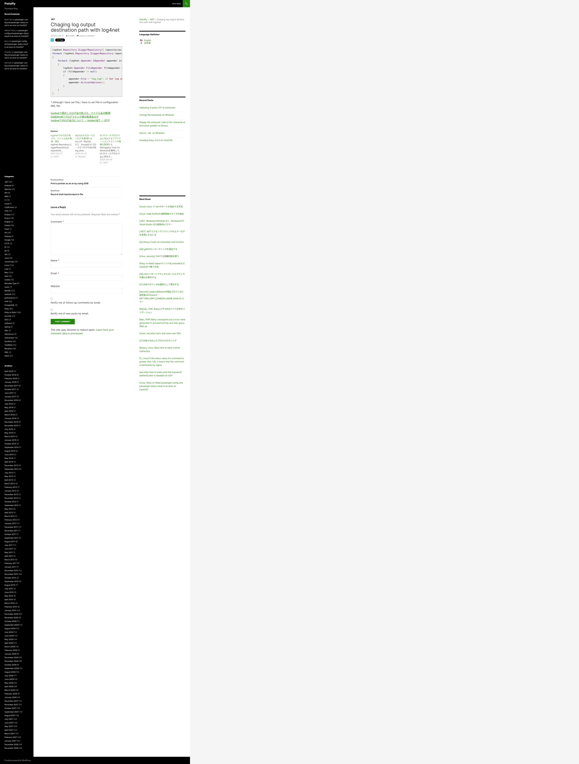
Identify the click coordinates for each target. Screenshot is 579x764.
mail (6, 276)
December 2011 (11, 527)
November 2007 (11, 704)
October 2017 (10, 389)
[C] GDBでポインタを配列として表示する (159, 284)
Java (7, 258)
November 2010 (11, 574)
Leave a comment (86, 36)
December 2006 (11, 744)
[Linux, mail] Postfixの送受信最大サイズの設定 (161, 213)
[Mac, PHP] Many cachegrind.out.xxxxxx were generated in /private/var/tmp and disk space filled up (162, 322)
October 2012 (10, 502)
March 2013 (10, 483)
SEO (6, 319)
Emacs (7, 218)
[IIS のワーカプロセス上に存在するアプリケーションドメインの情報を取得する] (112, 149)
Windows (8, 348)
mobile (7, 280)
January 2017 (10, 396)
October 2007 (10, 708)
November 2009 (11, 617)
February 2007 (11, 737)
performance (10, 298)
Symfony (8, 341)
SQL (6, 330)
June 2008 (9, 679)
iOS (6, 254)
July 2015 (9, 429)
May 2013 (9, 476)
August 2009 (10, 628)
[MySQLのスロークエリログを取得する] (87, 146)
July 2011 (9, 545)
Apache (8, 189)
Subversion (9, 338)
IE (5, 247)
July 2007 (9, 719)
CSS (6, 211)
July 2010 (9, 588)
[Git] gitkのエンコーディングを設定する (158, 249)
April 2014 (9, 462)
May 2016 (9, 407)
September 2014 (12, 447)
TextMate (9, 345)
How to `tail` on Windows (151, 133)
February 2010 (11, 607)
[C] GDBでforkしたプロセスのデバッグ (158, 340)
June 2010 (9, 592)
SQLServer (9, 334)
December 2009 (11, 614)
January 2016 (10, 418)
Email (55, 273)
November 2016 (11, 400)
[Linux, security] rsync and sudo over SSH (160, 333)
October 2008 (10, 665)
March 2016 (10, 415)
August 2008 (10, 672)
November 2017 (11, 386)
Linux (7, 265)
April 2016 (9, 411)
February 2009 (11, 650)
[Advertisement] (162, 70)
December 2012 (11, 494)
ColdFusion (9, 207)
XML (6, 352)
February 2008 (11, 694)
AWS (6, 196)
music (7, 287)
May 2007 (9, 726)
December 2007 (11, 701)
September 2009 (12, 625)
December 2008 (11, 657)
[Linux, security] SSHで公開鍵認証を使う (159, 256)
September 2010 (12, 581)
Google (8, 240)
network (8, 294)
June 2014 (9, 454)
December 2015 (11, 422)
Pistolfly (10, 3)
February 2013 (11, 487)
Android (8, 185)
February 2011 (11, 563)
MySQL (8, 290)
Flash (7, 229)
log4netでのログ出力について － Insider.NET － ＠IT (80, 120)
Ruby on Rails (10, 312)
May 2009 (9, 639)
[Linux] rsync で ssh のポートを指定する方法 (161, 206)
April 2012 (9, 512)
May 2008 (9, 683)
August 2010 (10, 585)
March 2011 (9, 560)
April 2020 (9, 371)
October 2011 (10, 534)
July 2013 (9, 473)
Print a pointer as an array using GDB (69, 182)
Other (7, 356)
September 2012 (11, 505)
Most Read (176, 4)
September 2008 (12, 668)
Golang (8, 236)
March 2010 (10, 603)
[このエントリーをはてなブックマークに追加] (52, 39)
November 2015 (11, 425)
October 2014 (10, 444)
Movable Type (11, 283)
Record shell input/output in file (67, 192)
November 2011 (11, 531)
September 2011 (11, 538)
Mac (6, 272)
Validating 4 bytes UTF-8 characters (157, 107)
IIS (6, 251)
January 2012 (10, 523)
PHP (6, 301)
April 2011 (9, 556)
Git (6, 232)
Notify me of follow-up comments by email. (76, 302)
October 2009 (10, 621)
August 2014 (10, 451)
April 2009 (9, 643)
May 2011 (9, 552)
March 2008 (10, 690)
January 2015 (10, 440)
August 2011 (10, 541)
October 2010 (10, 578)
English (147, 40)
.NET (53, 19)
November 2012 (11, 498)
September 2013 (12, 469)
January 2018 (10, 382)
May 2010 (9, 596)
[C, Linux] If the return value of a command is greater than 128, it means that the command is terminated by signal (161, 361)
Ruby (7, 309)
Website (55, 286)
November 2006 (11, 748)
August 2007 (10, 715)
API (6, 193)
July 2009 (9, 632)
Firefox (7, 225)
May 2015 (9, 433)
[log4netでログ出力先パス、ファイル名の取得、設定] (63, 146)
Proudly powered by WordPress (18, 760)
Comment (57, 221)
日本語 (147, 43)
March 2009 (10, 646)
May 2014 (9, 458)
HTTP (7, 243)
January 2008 (10, 697)
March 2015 (10, 436)
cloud (7, 203)
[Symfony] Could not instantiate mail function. (161, 242)
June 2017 (9, 393)
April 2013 (9, 480)
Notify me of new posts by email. (70, 313)
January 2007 (10, 741)
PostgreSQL (10, 305)
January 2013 (10, 491)
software (8, 323)
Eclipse (8, 214)
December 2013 (11, 465)
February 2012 (11, 520)
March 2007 (10, 733)
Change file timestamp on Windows (156, 115)
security (8, 316)
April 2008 (9, 686)
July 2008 (9, 675)
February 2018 (11, 378)
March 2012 (10, 516)
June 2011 (9, 549)
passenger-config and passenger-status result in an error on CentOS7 (16, 22)
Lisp (6, 269)
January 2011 (10, 567)
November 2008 (11, 661)
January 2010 (10, 610)
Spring (7, 327)
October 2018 (10, 375)
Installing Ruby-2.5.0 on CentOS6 (155, 140)
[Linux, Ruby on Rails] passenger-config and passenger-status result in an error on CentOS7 (161, 386)
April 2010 (9, 599)
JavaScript (9, 261)
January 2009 (10, 654)
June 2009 (9, 636)
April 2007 (9, 730)
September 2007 (12, 712)
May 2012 (9, 509)
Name (55, 260)
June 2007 (9, 723)
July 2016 (9, 404)
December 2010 (11, 570)
